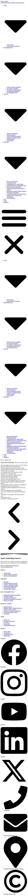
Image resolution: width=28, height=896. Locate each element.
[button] (14, 231)
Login (5, 201)
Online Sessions (11, 139)
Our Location (10, 140)
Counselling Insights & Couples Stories (16, 194)
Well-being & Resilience (13, 192)
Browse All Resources (12, 181)
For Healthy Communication (14, 90)
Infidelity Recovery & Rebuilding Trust (16, 185)
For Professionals (11, 198)
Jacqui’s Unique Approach (13, 46)
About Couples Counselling (14, 87)
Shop (5, 199)
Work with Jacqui (11, 135)
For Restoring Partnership (13, 91)
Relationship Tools (11, 182)
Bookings (6, 202)
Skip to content (4, 1)
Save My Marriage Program (14, 136)
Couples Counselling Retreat (14, 137)
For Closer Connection (12, 88)
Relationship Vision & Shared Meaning (16, 191)
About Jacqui (10, 44)
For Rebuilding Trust (12, 92)
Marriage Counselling (12, 133)
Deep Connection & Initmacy (14, 187)
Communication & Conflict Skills (15, 184)
